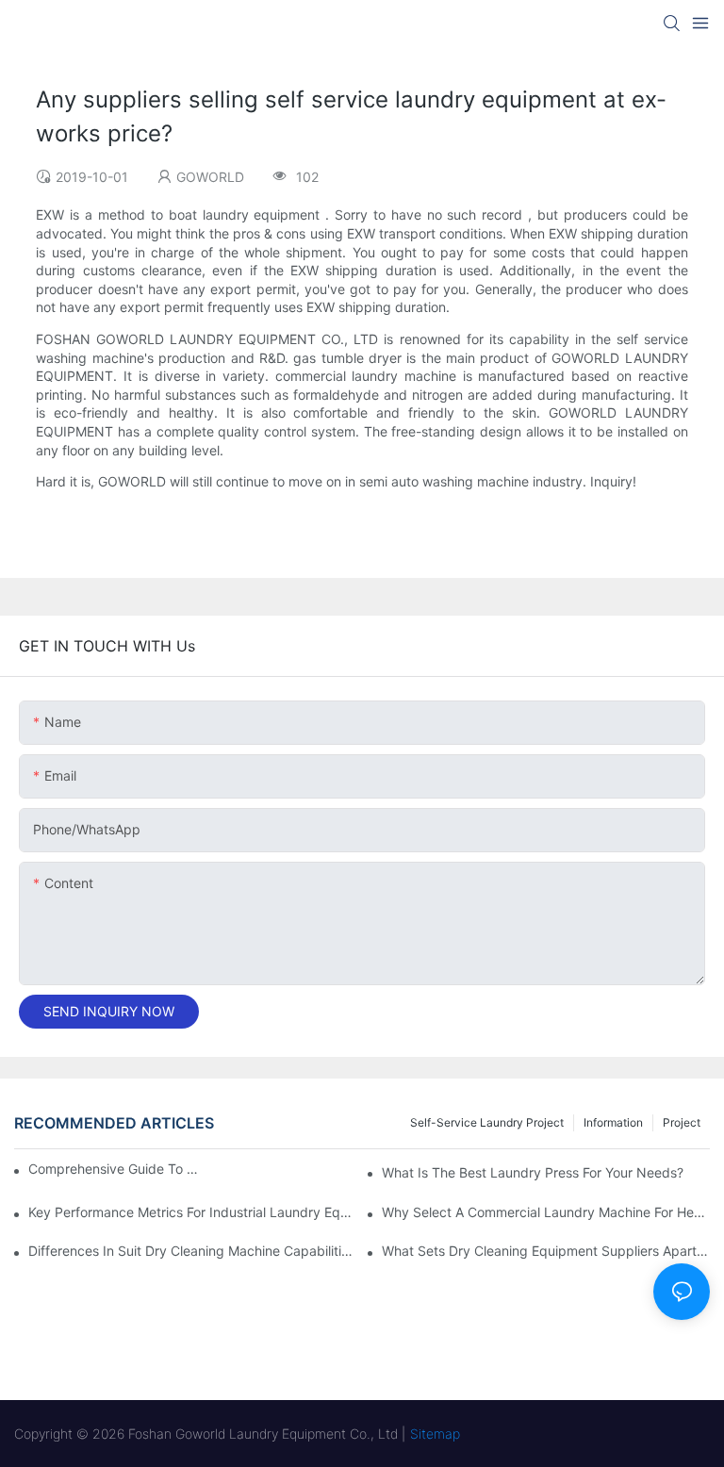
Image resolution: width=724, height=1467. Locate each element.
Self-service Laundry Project (487, 1122)
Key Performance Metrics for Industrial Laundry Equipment (192, 1212)
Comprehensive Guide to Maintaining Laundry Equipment (113, 1169)
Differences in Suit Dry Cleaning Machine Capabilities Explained (192, 1251)
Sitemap (435, 1434)
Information (613, 1122)
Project (681, 1122)
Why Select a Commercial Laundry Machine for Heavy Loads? (546, 1212)
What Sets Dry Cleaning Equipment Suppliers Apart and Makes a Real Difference (546, 1251)
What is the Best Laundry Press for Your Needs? (532, 1172)
